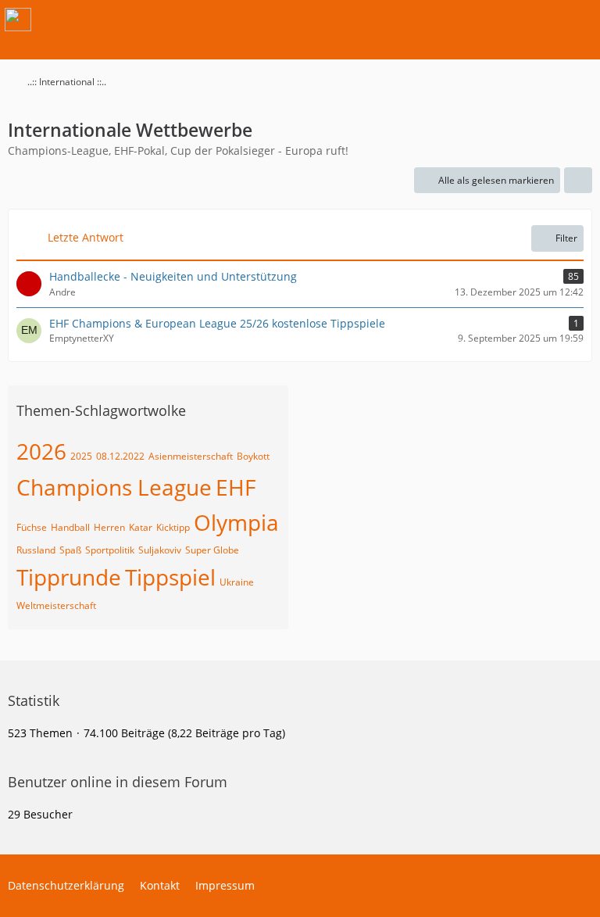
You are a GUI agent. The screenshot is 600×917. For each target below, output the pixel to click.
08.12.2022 (120, 456)
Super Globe (212, 550)
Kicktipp (173, 527)
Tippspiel (170, 577)
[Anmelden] (540, 19)
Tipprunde (68, 577)
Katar (140, 527)
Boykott (253, 456)
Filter (566, 238)
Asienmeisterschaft (190, 456)
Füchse (31, 527)
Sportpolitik (109, 550)
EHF (235, 487)
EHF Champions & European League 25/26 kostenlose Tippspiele (217, 323)
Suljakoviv (159, 550)
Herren (109, 527)
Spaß (70, 550)
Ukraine (237, 582)
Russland (35, 550)
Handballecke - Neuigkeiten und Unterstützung (173, 276)
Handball (70, 527)
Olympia (236, 522)
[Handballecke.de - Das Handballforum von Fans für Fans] (18, 19)
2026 (41, 451)
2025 (81, 456)
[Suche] (501, 19)
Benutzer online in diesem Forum (117, 781)
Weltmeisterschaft (56, 605)
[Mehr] (578, 180)
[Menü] (579, 19)
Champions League (114, 487)
